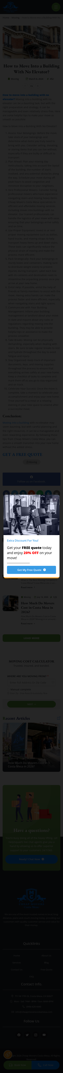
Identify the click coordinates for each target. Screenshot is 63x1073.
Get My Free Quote (29, 570)
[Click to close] (55, 499)
